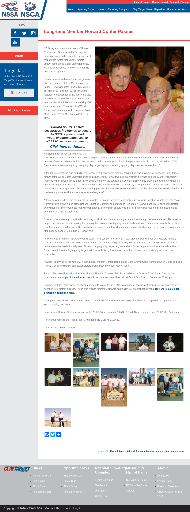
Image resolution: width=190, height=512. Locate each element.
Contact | (174, 2)
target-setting (162, 451)
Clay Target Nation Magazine (149, 9)
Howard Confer (117, 451)
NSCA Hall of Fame (136, 485)
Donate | (137, 2)
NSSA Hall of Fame (136, 480)
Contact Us (101, 496)
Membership (101, 485)
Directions (100, 490)
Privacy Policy (164, 481)
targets (174, 451)
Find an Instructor (42, 491)
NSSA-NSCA (24, 11)
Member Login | (160, 2)
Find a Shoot (39, 486)
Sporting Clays (85, 9)
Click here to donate (67, 147)
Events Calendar (104, 480)
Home (66, 508)
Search (185, 9)
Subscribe (21, 92)
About (162, 468)
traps (181, 451)
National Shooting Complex (113, 9)
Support (130, 490)
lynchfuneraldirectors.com (78, 277)
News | (147, 2)
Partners (185, 2)
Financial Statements (168, 486)
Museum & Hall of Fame (136, 470)
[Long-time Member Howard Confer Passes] (58, 351)
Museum (171, 9)
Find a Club (39, 481)
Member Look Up (42, 475)
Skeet (70, 9)
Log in (77, 508)
